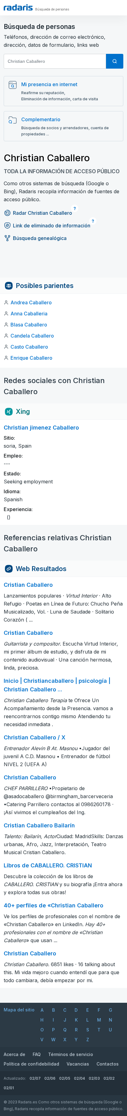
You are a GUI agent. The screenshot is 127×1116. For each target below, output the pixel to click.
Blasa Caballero (28, 325)
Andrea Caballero (31, 302)
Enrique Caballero (31, 358)
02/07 (35, 1078)
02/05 (64, 1078)
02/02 (109, 1078)
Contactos (107, 1063)
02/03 (94, 1078)
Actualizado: (15, 1078)
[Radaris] (18, 7)
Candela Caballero (32, 336)
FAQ (37, 1054)
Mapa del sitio (19, 1009)
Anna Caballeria (28, 313)
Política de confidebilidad (31, 1063)
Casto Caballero (29, 347)
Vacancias (78, 1063)
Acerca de (14, 1054)
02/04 (79, 1078)
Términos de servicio (70, 1054)
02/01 (9, 1088)
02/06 (49, 1078)
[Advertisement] (63, 264)
